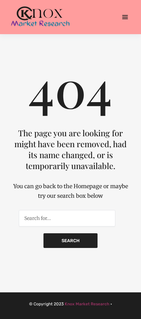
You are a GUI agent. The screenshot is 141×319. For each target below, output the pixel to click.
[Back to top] (134, 312)
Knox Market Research (87, 304)
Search (70, 240)
